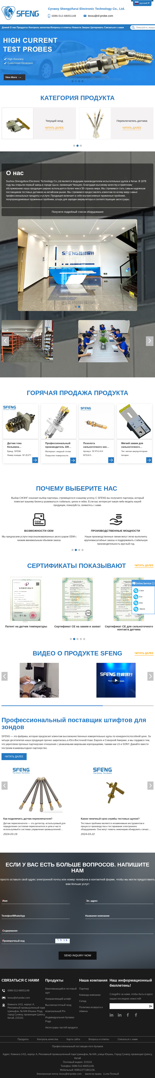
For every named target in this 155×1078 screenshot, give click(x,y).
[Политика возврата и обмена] (104, 341)
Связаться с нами (114, 27)
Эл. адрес (91, 901)
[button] (72, 81)
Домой (5, 27)
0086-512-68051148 (64, 15)
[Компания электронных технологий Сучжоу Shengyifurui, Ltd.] (20, 13)
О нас (13, 27)
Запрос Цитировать (93, 27)
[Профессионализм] (39, 680)
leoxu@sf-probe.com (100, 15)
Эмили (141, 609)
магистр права (93, 1074)
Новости (76, 27)
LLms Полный (111, 1074)
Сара (141, 590)
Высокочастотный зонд (58, 1005)
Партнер (84, 988)
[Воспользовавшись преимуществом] (115, 680)
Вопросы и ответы (60, 27)
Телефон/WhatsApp (13, 916)
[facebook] (136, 1015)
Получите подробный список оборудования (77, 211)
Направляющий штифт (58, 999)
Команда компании (90, 995)
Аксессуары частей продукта (61, 1027)
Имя (4, 901)
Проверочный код (13, 941)
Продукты (22, 27)
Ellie (140, 603)
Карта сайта (73, 1039)
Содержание (10, 930)
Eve (140, 597)
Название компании (97, 916)
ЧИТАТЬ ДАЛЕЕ (144, 565)
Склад (82, 1001)
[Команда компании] (27, 341)
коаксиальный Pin (55, 1011)
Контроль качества (39, 27)
